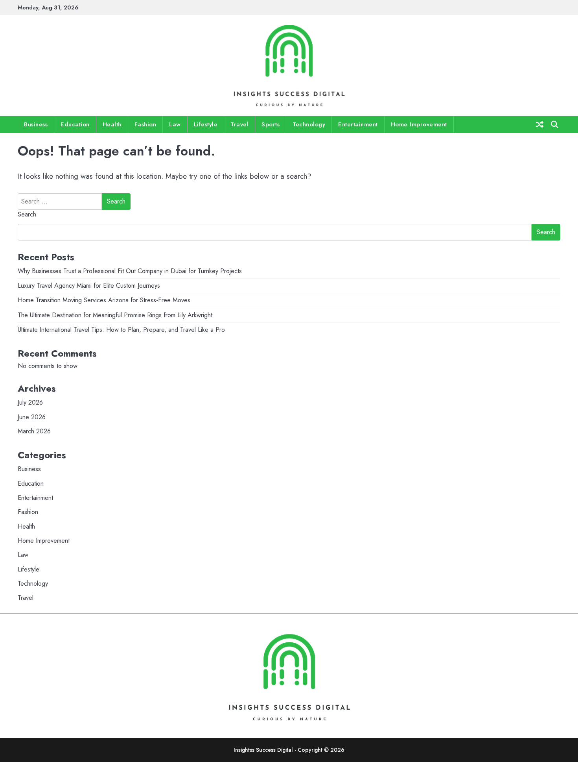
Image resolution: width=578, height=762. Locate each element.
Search (27, 214)
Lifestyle (206, 124)
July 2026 (30, 402)
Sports (270, 124)
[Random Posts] (539, 124)
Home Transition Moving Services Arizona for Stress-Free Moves (104, 300)
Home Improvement (419, 124)
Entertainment (358, 124)
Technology (309, 124)
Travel (239, 124)
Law (175, 124)
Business (36, 124)
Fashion (145, 124)
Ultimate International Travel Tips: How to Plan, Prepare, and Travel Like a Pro (121, 329)
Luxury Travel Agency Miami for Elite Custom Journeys (89, 285)
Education (75, 124)
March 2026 (34, 431)
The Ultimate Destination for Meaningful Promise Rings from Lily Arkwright (115, 315)
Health (112, 124)
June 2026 (32, 417)
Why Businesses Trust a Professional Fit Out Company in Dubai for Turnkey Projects (130, 271)
